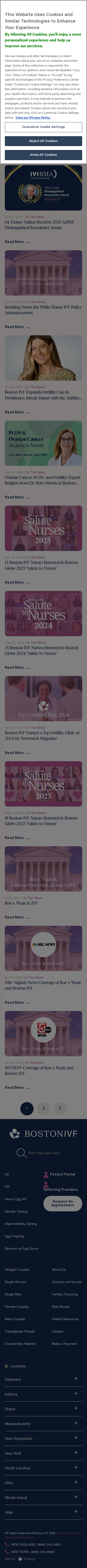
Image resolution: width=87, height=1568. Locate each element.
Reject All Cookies (43, 141)
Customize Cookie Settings (43, 127)
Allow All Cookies (43, 155)
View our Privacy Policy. (33, 117)
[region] (43, 82)
